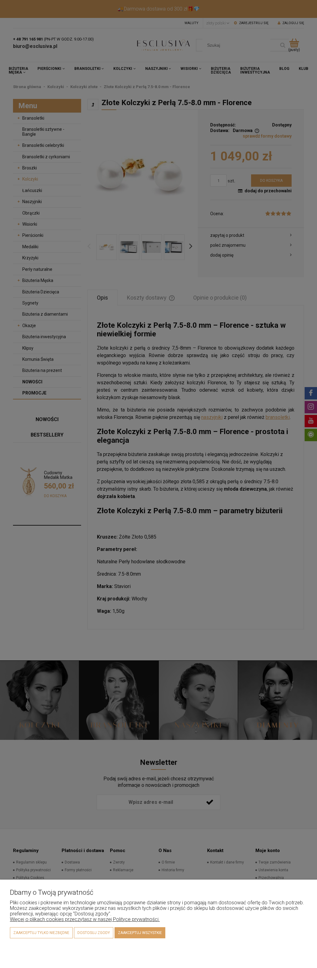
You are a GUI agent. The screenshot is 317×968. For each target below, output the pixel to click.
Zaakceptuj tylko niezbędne (41, 933)
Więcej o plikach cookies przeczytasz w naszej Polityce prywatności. (85, 919)
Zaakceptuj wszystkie (140, 933)
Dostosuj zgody (93, 933)
